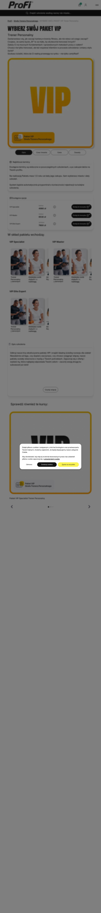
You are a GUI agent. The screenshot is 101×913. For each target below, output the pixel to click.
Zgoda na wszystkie (68, 464)
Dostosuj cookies (47, 464)
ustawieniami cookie (52, 459)
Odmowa (29, 464)
